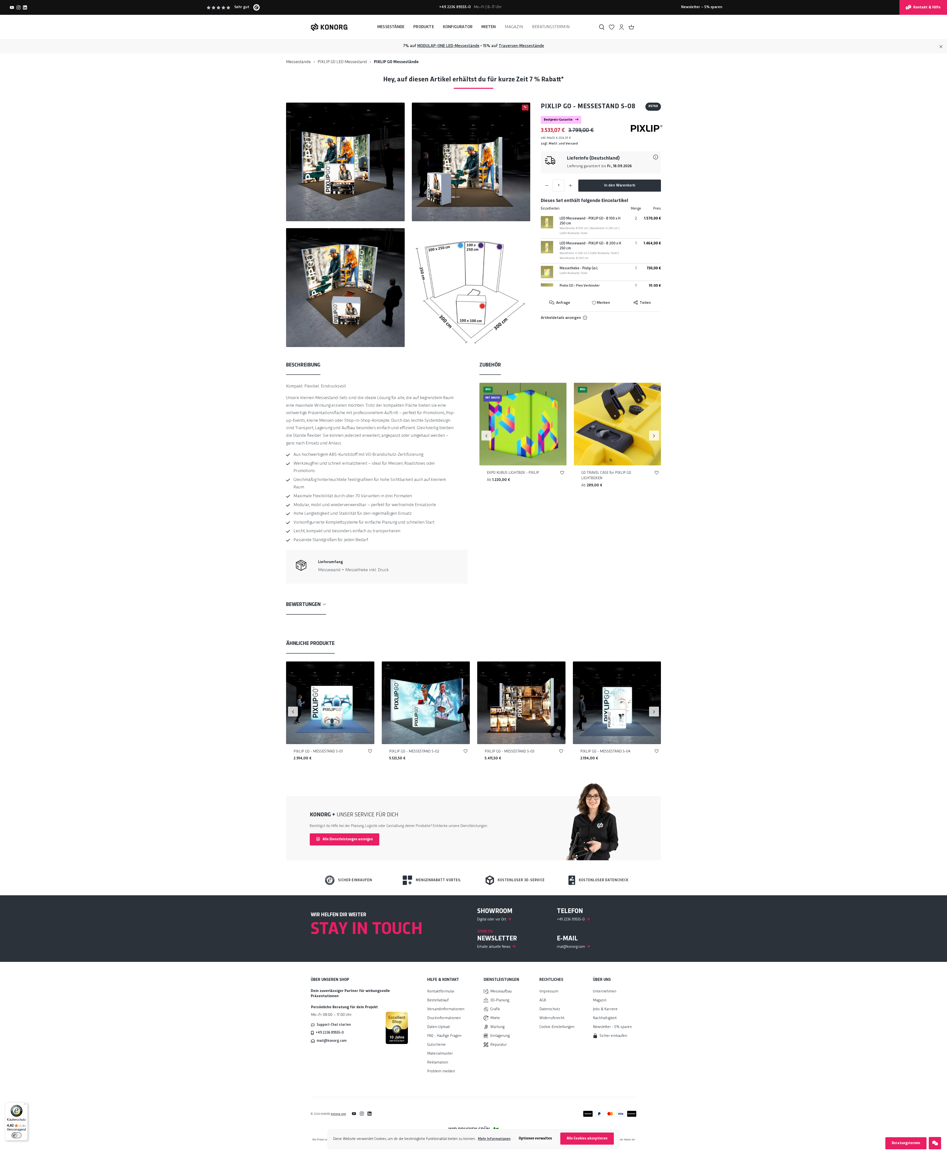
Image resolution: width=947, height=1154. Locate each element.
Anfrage (562, 303)
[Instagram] (19, 7)
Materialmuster (440, 1054)
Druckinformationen (444, 1018)
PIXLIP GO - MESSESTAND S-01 (318, 751)
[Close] (941, 47)
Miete (495, 1018)
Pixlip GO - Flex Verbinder (580, 286)
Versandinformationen (445, 1009)
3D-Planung (499, 1000)
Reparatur (498, 1045)
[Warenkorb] (631, 27)
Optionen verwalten (535, 1138)
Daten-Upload (438, 1027)
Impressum (548, 991)
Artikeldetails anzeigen (561, 318)
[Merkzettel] (612, 27)
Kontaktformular (441, 991)
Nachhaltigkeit (605, 1018)
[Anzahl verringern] (547, 185)
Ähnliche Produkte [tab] (310, 643)
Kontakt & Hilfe (927, 7)
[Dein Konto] (621, 27)
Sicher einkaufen (355, 880)
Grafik (495, 1009)
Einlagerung (500, 1036)
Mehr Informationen (494, 1139)
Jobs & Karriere (605, 1009)
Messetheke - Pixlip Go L (579, 268)
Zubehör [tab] (490, 365)
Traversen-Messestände (521, 46)
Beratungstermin (906, 1143)
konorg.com (338, 1114)
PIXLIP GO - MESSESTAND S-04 (605, 751)
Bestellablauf (438, 1000)
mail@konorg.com (331, 1041)
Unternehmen (604, 991)
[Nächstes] (654, 435)
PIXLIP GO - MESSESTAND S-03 (509, 751)
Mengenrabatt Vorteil (438, 880)
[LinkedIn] (25, 7)
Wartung (497, 1027)
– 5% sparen (701, 7)
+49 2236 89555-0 (330, 1032)
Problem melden (441, 1071)
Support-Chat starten (334, 1024)
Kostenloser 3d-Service (521, 880)
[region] (408, 225)
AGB (542, 1000)
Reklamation (437, 1062)
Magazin (599, 1000)
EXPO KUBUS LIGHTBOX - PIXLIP (513, 473)
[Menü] (25, 1105)
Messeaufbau (501, 991)
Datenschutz (549, 1009)
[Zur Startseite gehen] (329, 27)
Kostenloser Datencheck (603, 880)
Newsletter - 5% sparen (612, 1027)
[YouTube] (12, 7)
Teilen (645, 303)
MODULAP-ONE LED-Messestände (448, 46)
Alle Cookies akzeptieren (587, 1138)
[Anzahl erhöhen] (570, 185)
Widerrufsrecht (552, 1018)
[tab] (303, 365)
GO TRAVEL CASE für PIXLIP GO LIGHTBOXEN (606, 475)
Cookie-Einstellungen (556, 1027)
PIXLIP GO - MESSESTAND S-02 (414, 751)
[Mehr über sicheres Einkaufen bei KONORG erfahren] (397, 1027)
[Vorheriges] (486, 435)
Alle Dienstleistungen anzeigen (347, 839)
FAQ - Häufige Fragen (444, 1036)
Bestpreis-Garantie (558, 119)
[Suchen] (602, 27)
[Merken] (562, 474)
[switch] (16, 1135)
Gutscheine (436, 1045)
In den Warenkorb (619, 185)
